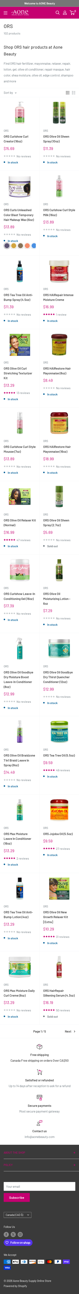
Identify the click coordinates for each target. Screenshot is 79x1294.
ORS (6, 130)
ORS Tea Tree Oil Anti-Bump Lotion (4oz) (18, 914)
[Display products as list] (73, 92)
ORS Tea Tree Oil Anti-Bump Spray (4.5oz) (18, 297)
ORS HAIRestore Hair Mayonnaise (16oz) (57, 449)
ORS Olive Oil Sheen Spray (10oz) (56, 139)
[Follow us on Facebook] (6, 1234)
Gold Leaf (20, 245)
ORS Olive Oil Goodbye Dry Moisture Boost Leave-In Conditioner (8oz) (18, 679)
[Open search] (58, 13)
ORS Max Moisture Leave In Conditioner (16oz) (17, 838)
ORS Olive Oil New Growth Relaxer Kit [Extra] (55, 917)
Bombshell (13, 245)
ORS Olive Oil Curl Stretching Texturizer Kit (18, 373)
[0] (72, 13)
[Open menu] (5, 12)
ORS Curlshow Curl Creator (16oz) (16, 139)
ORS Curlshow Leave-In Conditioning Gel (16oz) (19, 596)
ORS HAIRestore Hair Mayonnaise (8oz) (57, 370)
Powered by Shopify (15, 1286)
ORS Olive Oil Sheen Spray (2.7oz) (56, 522)
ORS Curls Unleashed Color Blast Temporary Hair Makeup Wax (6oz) (19, 214)
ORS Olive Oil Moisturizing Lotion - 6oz (56, 598)
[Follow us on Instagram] (20, 1234)
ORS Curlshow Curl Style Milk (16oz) (59, 212)
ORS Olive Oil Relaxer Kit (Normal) (20, 522)
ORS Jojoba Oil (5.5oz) (58, 834)
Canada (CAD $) (14, 1214)
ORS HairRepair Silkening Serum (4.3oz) (59, 993)
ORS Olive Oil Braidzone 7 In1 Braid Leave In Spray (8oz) (19, 760)
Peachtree (27, 245)
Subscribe (16, 1197)
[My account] (65, 13)
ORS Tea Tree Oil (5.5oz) (59, 755)
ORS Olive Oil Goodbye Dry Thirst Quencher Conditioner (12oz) (58, 677)
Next (68, 1031)
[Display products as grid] (67, 92)
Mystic (7, 245)
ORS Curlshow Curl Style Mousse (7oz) (20, 449)
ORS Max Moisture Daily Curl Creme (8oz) (19, 993)
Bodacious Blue (34, 245)
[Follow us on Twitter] (13, 1234)
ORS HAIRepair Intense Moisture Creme (58, 297)
